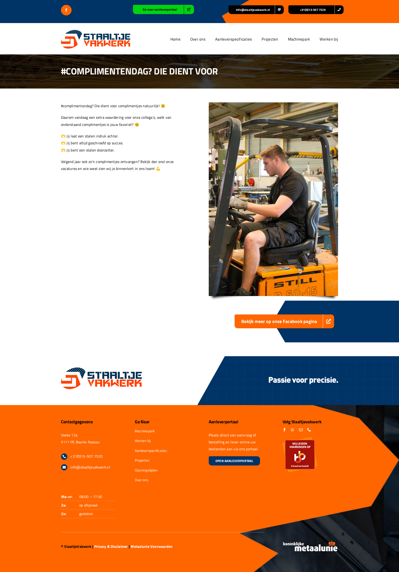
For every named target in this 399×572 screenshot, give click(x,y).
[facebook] (66, 10)
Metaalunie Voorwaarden (151, 546)
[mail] (301, 430)
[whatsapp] (292, 430)
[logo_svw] (95, 32)
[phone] (309, 430)
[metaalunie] (310, 542)
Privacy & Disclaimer (111, 546)
